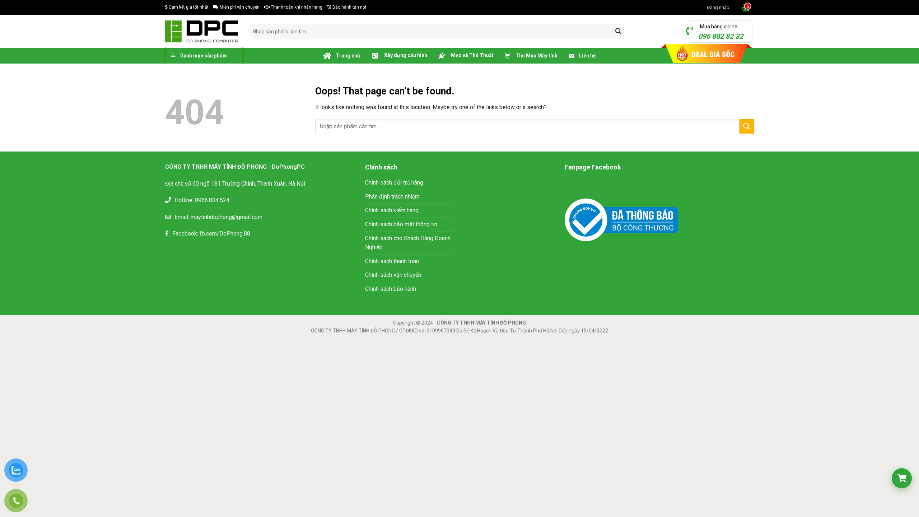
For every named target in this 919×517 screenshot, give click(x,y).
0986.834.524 (212, 200)
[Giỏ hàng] (744, 7)
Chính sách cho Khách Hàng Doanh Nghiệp (408, 243)
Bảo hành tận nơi (348, 7)
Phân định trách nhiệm (392, 196)
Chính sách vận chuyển (393, 274)
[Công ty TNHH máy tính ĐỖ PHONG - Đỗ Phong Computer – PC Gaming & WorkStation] (201, 31)
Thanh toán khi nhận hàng (296, 7)
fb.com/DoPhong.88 (225, 233)
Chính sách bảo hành (390, 288)
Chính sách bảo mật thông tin (402, 224)
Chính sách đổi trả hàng (394, 182)
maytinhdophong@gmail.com (226, 217)
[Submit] (618, 31)
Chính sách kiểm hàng (392, 210)
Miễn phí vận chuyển (239, 7)
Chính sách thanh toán (392, 261)
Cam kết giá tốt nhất (188, 7)
